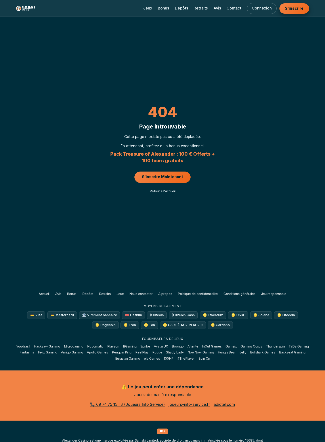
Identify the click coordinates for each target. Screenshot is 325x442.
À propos (165, 294)
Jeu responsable (273, 294)
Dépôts (181, 8)
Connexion (262, 8)
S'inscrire (294, 8)
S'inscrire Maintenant (162, 177)
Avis (217, 8)
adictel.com (224, 404)
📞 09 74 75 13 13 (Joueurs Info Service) (127, 404)
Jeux (147, 8)
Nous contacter (141, 294)
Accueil (44, 294)
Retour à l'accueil (163, 191)
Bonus (163, 8)
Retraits (201, 8)
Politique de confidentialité (198, 294)
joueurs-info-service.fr (189, 404)
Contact (234, 8)
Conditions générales (240, 294)
